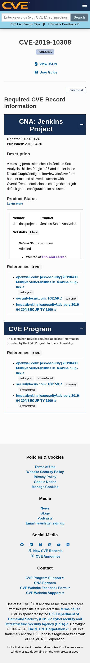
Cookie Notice (45, 482)
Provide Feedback (63, 24)
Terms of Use (45, 467)
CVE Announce (47, 556)
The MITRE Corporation (47, 629)
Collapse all (76, 90)
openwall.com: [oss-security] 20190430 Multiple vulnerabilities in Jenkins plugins (47, 282)
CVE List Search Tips (25, 24)
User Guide (48, 72)
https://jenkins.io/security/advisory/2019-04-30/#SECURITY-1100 (48, 307)
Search (79, 17)
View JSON (48, 64)
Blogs (45, 513)
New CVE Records (47, 551)
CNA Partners (45, 583)
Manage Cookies (45, 487)
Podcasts (45, 518)
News (45, 508)
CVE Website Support (44, 593)
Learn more (15, 203)
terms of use (70, 609)
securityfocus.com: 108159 (38, 298)
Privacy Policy (45, 477)
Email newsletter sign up (45, 523)
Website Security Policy (45, 472)
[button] (84, 5)
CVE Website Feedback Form (43, 588)
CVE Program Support (44, 578)
